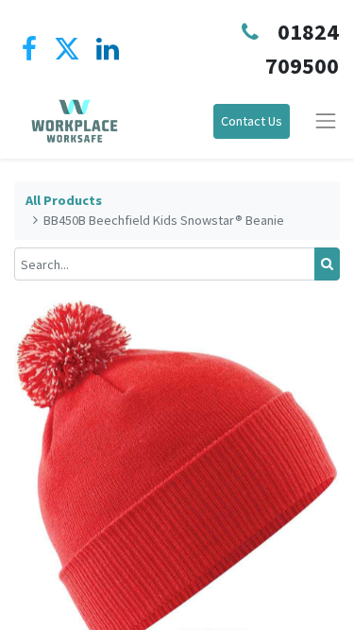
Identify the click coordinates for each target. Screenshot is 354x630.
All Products (63, 200)
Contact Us (251, 120)
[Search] (327, 264)
